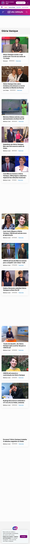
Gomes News (12, 7)
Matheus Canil (6, 121)
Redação (5, 61)
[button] (23, 536)
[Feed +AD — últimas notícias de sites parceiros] (2, 7)
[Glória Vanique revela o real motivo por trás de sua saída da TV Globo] (15, 45)
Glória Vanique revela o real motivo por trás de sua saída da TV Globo (14, 56)
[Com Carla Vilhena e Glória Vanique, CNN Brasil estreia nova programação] (15, 221)
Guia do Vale (25, 7)
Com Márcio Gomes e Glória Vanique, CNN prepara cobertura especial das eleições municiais (14, 175)
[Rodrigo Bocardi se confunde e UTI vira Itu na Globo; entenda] (15, 391)
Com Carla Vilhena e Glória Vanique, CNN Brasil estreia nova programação (14, 233)
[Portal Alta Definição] (15, 528)
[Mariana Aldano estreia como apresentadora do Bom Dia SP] (15, 107)
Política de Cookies (8, 536)
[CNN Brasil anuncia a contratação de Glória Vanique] (15, 363)
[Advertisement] (15, 21)
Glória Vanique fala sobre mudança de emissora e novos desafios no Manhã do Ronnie (14, 86)
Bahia (6, 7)
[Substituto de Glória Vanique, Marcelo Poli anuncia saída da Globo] (15, 135)
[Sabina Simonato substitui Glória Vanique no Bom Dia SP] (15, 278)
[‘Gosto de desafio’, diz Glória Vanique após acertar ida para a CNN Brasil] (15, 334)
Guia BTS (18, 7)
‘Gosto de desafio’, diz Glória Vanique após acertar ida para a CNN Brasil (14, 345)
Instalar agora (20, 2)
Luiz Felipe (6, 90)
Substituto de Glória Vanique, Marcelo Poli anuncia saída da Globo (13, 146)
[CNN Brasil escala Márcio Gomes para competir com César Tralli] (15, 251)
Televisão (18, 61)
